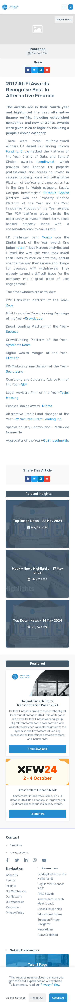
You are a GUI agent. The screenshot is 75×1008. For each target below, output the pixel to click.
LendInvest (45, 162)
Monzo (47, 237)
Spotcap (12, 332)
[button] (64, 7)
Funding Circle (17, 151)
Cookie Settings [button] (16, 997)
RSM (24, 385)
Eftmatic (12, 358)
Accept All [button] (58, 997)
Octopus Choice (56, 193)
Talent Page (37, 965)
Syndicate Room (18, 345)
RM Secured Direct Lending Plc (38, 419)
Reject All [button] (37, 997)
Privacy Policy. (50, 984)
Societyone (14, 371)
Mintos (47, 406)
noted (20, 248)
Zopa (9, 305)
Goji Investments (56, 440)
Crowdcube (33, 318)
